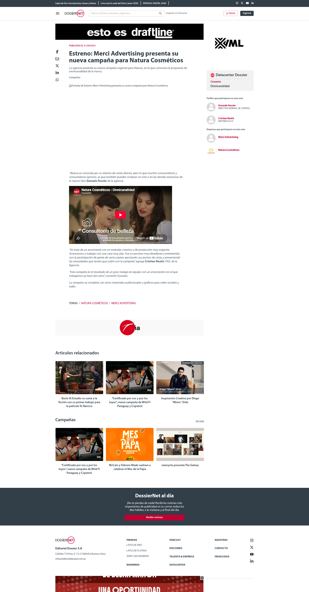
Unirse (232, 13)
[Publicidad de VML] (230, 62)
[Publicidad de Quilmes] (129, 39)
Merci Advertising (123, 303)
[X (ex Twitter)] (242, 3)
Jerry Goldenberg (137, 556)
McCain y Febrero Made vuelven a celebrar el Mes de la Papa (130, 467)
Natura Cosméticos (94, 303)
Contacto (221, 548)
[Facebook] (237, 3)
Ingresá (247, 13)
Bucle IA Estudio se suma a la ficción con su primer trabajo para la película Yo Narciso (79, 402)
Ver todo (200, 421)
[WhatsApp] (57, 80)
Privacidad (222, 556)
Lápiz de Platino (136, 550)
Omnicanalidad (220, 86)
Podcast (175, 540)
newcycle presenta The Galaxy (180, 465)
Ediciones (175, 548)
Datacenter (177, 565)
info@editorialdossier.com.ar (70, 559)
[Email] (57, 59)
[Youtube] (247, 3)
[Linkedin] (252, 3)
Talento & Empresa (181, 556)
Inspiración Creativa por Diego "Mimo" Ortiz (180, 400)
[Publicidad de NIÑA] (129, 335)
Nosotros (221, 540)
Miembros (133, 565)
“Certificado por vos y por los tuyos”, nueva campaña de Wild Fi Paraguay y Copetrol (129, 402)
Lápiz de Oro (134, 545)
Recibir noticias (154, 517)
